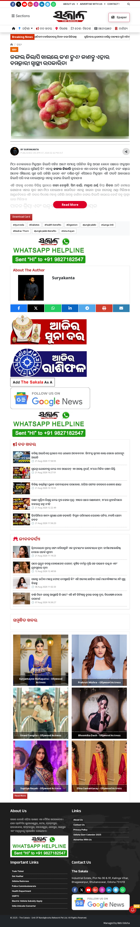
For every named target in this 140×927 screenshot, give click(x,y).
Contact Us (114, 4)
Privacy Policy (80, 829)
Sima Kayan (68, 230)
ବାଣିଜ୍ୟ (123, 29)
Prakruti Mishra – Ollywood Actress (99, 682)
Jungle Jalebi (90, 224)
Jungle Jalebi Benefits (45, 230)
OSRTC (15, 896)
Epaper (121, 17)
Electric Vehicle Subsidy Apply (27, 901)
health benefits (53, 224)
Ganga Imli (108, 224)
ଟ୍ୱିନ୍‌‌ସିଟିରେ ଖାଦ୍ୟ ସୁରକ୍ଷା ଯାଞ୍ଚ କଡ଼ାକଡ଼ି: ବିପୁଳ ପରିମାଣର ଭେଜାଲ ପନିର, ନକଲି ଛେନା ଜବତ (76, 517)
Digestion (73, 224)
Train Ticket (18, 871)
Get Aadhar (17, 876)
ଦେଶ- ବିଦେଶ (82, 29)
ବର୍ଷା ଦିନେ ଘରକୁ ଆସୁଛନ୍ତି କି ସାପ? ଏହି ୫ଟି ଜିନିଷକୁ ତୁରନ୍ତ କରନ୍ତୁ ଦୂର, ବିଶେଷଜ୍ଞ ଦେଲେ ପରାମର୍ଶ (76, 597)
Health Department (21, 891)
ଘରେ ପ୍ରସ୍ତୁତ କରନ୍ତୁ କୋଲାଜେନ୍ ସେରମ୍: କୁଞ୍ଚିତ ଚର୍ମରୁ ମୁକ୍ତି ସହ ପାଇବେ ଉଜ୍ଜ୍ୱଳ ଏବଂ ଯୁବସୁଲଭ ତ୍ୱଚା (74, 565)
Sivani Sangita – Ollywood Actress (40, 735)
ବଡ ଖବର (45, 29)
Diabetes (35, 224)
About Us (69, 4)
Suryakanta (63, 277)
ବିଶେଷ (63, 29)
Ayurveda (19, 224)
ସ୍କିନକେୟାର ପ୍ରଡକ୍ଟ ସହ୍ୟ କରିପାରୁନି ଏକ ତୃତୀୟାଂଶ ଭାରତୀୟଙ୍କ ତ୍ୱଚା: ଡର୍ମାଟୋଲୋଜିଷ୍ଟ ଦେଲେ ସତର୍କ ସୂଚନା (76, 550)
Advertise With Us (91, 4)
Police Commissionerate (24, 886)
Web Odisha (123, 923)
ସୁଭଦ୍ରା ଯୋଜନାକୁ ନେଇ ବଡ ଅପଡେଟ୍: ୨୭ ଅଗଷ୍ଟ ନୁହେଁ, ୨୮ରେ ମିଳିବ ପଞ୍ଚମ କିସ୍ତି (73, 469)
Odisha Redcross (20, 881)
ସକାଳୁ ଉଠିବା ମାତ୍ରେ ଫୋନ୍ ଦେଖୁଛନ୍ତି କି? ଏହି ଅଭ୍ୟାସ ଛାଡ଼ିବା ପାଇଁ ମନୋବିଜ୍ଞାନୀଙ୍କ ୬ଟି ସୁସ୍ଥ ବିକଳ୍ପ (78, 581)
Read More (70, 205)
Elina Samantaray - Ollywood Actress (99, 788)
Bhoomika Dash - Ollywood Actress (99, 735)
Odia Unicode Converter (24, 906)
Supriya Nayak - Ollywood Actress (40, 788)
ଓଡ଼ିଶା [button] (26, 29)
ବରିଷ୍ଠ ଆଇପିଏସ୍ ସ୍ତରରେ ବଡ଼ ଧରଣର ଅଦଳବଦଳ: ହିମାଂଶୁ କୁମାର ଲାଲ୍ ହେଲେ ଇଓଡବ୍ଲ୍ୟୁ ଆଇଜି (77, 455)
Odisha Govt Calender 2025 (87, 834)
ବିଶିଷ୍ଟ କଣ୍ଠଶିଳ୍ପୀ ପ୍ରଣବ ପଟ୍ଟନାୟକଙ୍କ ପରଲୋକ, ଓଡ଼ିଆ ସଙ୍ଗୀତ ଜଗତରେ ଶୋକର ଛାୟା (76, 484)
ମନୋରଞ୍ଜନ (104, 29)
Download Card (21, 217)
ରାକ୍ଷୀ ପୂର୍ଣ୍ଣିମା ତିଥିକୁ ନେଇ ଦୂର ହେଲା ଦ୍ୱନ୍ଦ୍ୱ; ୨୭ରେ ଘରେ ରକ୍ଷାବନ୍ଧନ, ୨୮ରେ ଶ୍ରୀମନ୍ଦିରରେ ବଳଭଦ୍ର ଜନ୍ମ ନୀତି (76, 502)
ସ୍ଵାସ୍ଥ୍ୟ (19, 44)
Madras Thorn (21, 230)
